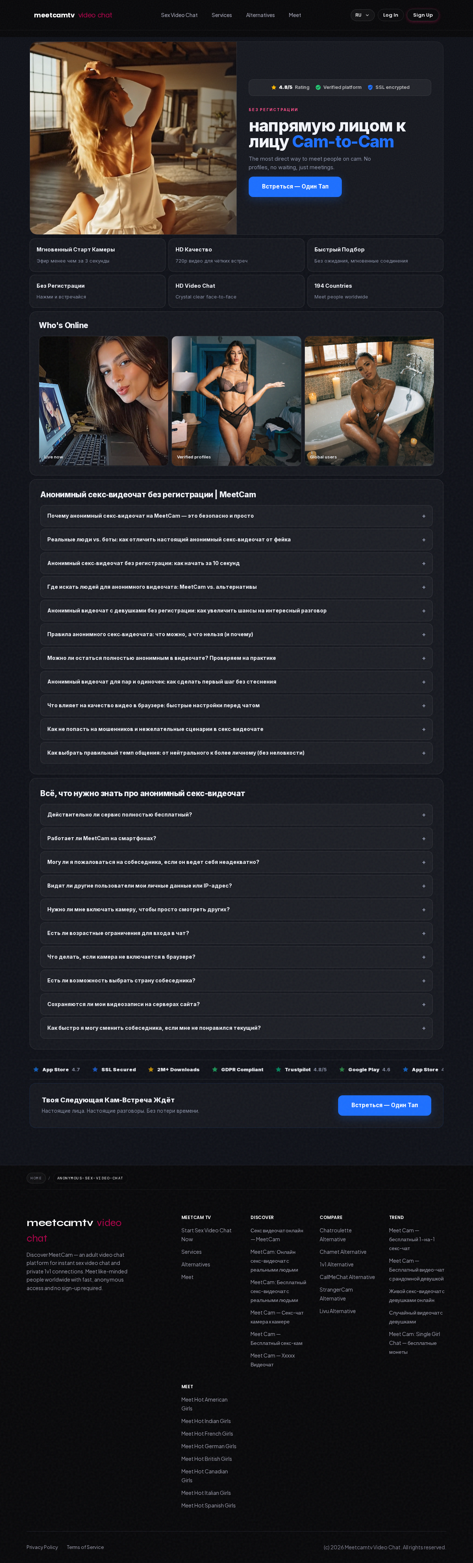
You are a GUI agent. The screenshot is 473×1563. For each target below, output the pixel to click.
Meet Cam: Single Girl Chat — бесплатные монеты (414, 1342)
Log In (390, 15)
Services (222, 14)
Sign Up (423, 15)
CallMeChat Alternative (347, 1276)
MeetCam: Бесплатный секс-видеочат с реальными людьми (278, 1291)
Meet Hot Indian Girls (206, 1420)
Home (36, 1178)
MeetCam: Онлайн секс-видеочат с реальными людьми (274, 1260)
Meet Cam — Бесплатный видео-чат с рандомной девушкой (416, 1269)
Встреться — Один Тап (295, 186)
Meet (295, 14)
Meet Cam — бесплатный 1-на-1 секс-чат (412, 1239)
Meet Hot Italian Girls (206, 1492)
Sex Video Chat (179, 14)
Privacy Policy (42, 1547)
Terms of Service (85, 1547)
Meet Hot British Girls (206, 1458)
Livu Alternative (338, 1310)
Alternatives (260, 14)
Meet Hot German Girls (208, 1446)
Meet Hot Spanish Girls (208, 1505)
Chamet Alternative (343, 1251)
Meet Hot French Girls (207, 1433)
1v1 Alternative (337, 1264)
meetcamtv (73, 15)
